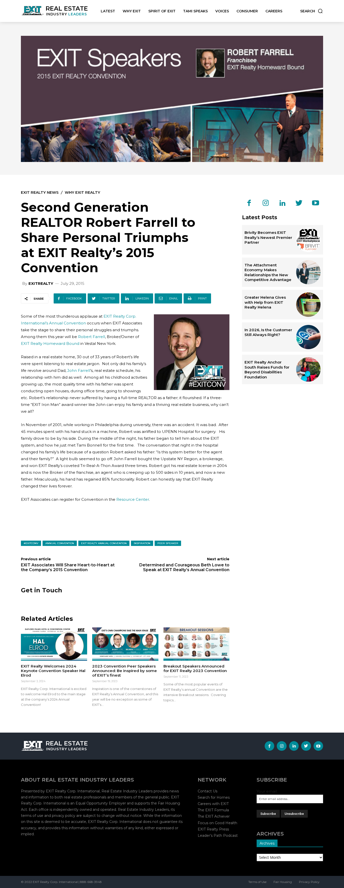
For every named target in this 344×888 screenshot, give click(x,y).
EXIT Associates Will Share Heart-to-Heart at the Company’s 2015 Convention (68, 567)
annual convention (59, 543)
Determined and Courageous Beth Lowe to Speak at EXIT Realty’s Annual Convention (184, 567)
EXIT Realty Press (213, 829)
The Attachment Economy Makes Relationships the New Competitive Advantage (268, 272)
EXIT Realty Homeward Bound (50, 343)
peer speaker (167, 543)
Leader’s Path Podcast (218, 835)
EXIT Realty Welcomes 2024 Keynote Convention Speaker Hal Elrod (53, 671)
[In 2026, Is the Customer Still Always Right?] (308, 337)
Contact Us (207, 791)
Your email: (267, 791)
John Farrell (78, 370)
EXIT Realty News (40, 192)
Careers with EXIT (213, 803)
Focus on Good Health (217, 823)
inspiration (142, 543)
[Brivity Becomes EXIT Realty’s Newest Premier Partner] (308, 240)
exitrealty (40, 283)
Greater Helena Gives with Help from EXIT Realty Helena (265, 302)
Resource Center (132, 499)
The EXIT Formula (213, 810)
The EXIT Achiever (214, 816)
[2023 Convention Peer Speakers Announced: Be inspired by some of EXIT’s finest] (125, 643)
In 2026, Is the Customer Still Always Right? (268, 332)
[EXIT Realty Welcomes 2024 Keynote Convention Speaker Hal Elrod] (54, 643)
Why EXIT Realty (82, 192)
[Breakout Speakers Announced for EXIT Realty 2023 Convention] (196, 643)
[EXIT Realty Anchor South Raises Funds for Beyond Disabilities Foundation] (308, 369)
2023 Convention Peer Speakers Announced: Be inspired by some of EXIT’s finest (124, 671)
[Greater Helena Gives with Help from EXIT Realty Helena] (308, 304)
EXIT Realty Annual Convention (104, 543)
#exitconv (31, 543)
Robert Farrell (91, 336)
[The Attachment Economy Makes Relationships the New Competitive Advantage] (308, 272)
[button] (311, 11)
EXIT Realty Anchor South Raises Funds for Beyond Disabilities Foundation (267, 369)
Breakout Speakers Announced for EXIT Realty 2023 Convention (195, 668)
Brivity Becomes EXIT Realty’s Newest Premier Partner (268, 237)
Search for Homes (214, 797)
